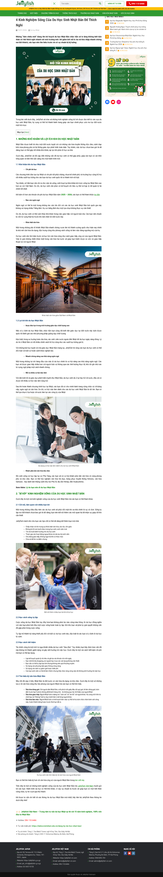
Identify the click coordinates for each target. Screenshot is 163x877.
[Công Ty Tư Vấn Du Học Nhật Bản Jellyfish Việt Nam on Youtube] (129, 853)
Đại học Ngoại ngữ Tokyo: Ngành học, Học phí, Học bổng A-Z (128, 49)
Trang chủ (22, 13)
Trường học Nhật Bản (89, 13)
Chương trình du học (50, 13)
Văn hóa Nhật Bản (110, 13)
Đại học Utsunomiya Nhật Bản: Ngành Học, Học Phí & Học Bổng (127, 37)
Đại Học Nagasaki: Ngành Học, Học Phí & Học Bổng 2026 (128, 22)
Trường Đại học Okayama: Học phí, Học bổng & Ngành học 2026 (127, 43)
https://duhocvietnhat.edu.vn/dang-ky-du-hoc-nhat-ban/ (57, 826)
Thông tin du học (69, 13)
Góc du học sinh (127, 13)
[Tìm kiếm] (100, 3)
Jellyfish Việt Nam (85, 786)
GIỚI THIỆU (34, 13)
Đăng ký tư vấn (114, 4)
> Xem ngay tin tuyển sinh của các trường (120, 8)
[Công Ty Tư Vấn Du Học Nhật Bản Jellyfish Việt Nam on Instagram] (133, 853)
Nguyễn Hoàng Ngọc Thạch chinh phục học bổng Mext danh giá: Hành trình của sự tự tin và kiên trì (128, 29)
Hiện (27, 132)
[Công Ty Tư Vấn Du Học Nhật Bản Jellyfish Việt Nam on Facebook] (125, 853)
